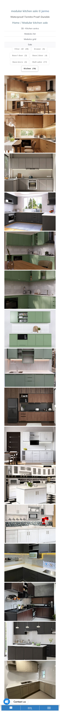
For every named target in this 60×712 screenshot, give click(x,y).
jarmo (45, 11)
